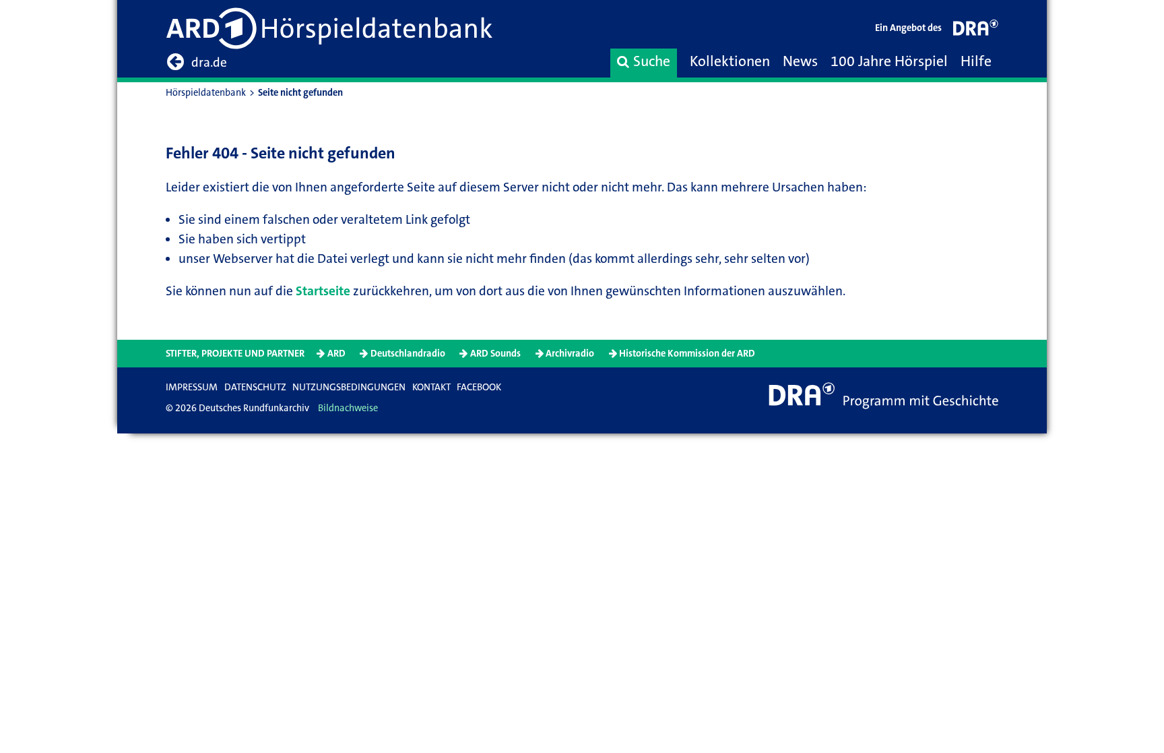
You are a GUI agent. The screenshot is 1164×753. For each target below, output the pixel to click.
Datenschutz (255, 387)
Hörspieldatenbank (206, 92)
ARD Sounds (495, 353)
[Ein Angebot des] (976, 31)
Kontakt (431, 387)
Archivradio (570, 353)
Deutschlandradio (407, 353)
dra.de (209, 62)
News (800, 61)
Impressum (192, 387)
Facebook (479, 387)
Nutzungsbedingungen (349, 387)
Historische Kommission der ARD (687, 353)
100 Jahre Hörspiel (889, 61)
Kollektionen (730, 61)
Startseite (323, 290)
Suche (651, 61)
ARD (336, 353)
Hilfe (976, 61)
